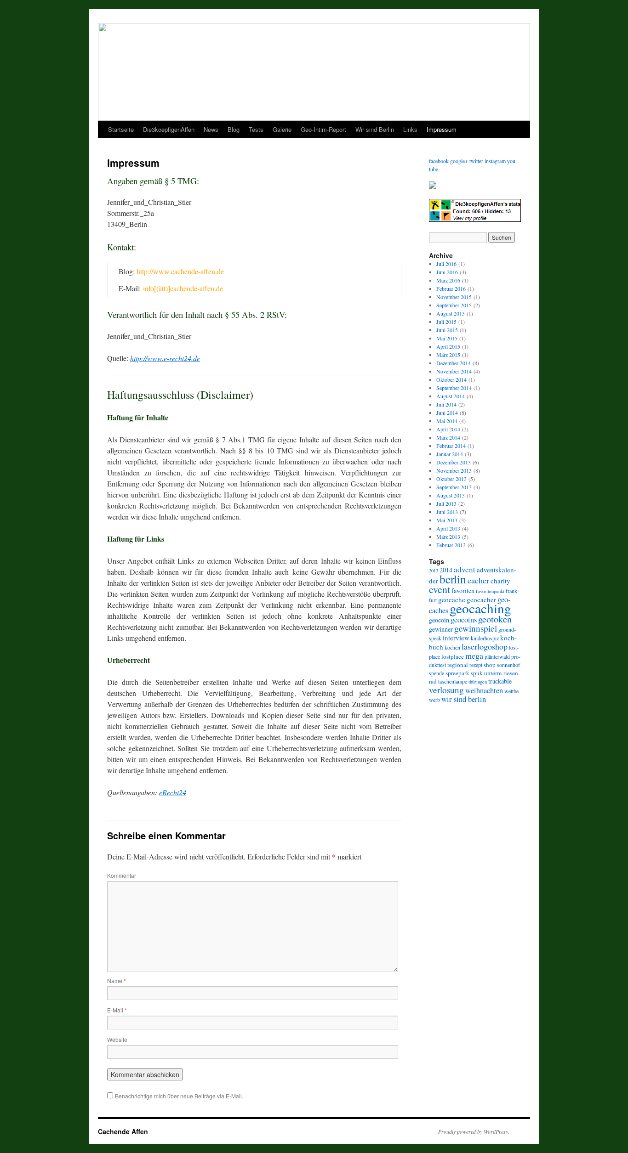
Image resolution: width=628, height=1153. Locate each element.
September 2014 (454, 387)
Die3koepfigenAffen (168, 129)
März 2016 (448, 280)
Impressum (442, 129)
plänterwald (497, 656)
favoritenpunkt (490, 591)
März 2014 (448, 437)
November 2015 (454, 296)
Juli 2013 (446, 503)
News (211, 129)
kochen (452, 647)
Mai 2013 (446, 520)
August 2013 (450, 495)
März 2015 (448, 354)
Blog (234, 129)
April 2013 (448, 528)
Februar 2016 (451, 288)
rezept (475, 664)
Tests (256, 129)
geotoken (495, 619)
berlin (453, 579)
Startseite (121, 129)
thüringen (477, 681)
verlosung (446, 689)
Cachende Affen (123, 1131)
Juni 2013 (447, 511)
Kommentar (121, 875)
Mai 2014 (446, 420)
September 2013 (454, 487)
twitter (476, 160)
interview (456, 637)
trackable (500, 681)
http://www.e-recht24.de (165, 358)
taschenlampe (452, 681)
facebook (439, 160)
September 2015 (454, 305)
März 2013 (448, 536)
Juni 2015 (447, 329)
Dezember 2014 (453, 363)
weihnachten (484, 690)
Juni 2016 (447, 272)
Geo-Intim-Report (323, 129)
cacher (478, 580)
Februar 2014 (451, 445)
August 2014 (450, 396)
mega (474, 655)
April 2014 (448, 429)
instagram (495, 160)
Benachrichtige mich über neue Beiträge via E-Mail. (179, 1096)
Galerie (282, 129)
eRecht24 (172, 792)
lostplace (452, 656)
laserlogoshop (485, 646)
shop (490, 665)
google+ (459, 160)
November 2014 (454, 371)
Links (410, 129)
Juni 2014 (447, 412)
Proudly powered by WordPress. (473, 1131)
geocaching (480, 608)
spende (436, 673)
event (439, 589)
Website (117, 1039)
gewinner (441, 629)
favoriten (462, 590)
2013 (433, 570)
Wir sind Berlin (374, 129)
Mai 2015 (446, 338)
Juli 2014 (446, 404)
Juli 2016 (446, 263)
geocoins (464, 620)
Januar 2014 (449, 454)
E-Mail (117, 1010)
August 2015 (450, 313)
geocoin (439, 620)
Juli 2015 (446, 321)
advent (464, 569)
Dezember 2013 (453, 462)
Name (116, 980)
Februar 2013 (451, 544)
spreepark (457, 673)
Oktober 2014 (451, 379)
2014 (446, 569)
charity (500, 580)
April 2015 (448, 346)
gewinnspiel (475, 628)
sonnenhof (508, 664)
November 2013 (454, 470)
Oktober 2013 (451, 478)
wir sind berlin (463, 699)
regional (457, 665)
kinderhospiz (485, 638)
